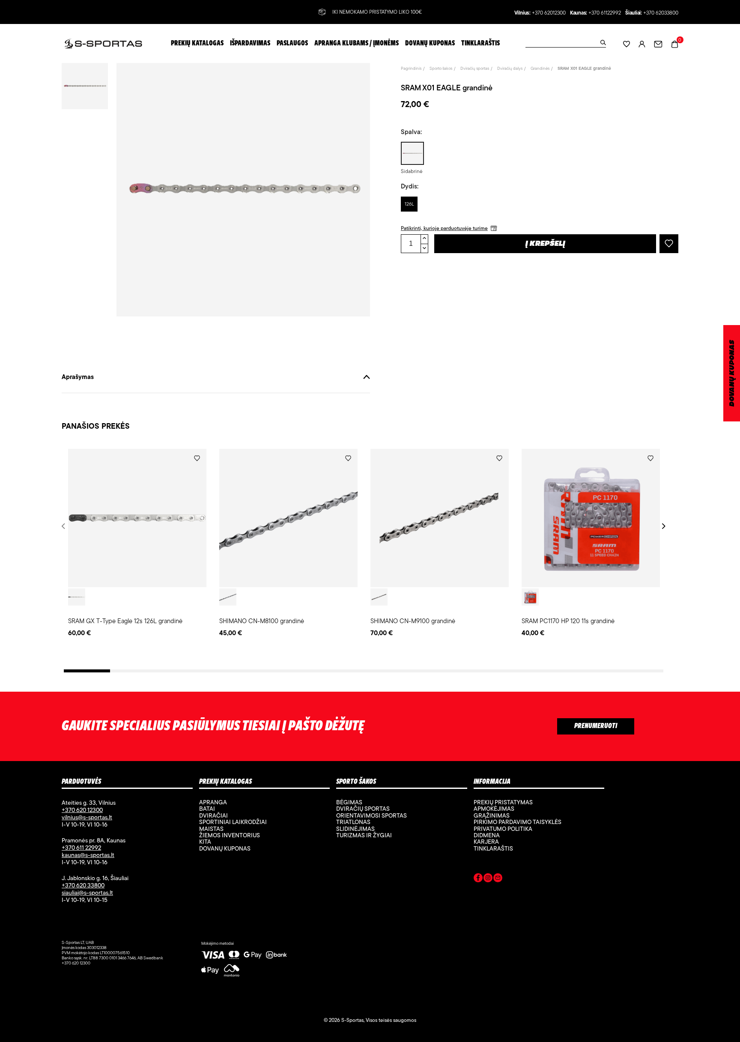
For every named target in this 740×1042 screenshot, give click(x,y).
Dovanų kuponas (225, 848)
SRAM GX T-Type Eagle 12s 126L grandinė (125, 621)
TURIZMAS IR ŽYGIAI (364, 835)
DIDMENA (487, 835)
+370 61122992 (604, 13)
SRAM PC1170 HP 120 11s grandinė (568, 621)
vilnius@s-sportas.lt (87, 817)
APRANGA (213, 802)
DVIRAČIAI (213, 815)
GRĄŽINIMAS (492, 815)
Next (662, 526)
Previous (65, 526)
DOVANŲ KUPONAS (732, 373)
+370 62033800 (660, 13)
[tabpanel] (137, 543)
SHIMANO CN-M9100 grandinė (412, 621)
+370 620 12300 (82, 810)
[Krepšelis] (674, 43)
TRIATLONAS (353, 822)
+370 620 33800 (83, 885)
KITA (205, 841)
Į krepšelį (545, 244)
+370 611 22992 (81, 847)
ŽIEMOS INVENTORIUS (229, 835)
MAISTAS (211, 829)
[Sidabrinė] (76, 597)
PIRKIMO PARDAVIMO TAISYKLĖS (517, 822)
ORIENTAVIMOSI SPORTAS (371, 815)
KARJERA (486, 841)
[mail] (497, 879)
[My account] (642, 43)
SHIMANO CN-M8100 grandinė (261, 621)
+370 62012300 (549, 13)
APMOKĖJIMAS (494, 808)
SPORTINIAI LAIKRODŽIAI (233, 822)
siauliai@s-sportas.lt (87, 892)
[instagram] (487, 879)
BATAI (207, 808)
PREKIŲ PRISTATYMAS (503, 802)
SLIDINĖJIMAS (355, 829)
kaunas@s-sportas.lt (88, 855)
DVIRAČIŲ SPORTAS (363, 808)
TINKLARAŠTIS (493, 848)
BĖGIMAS (349, 802)
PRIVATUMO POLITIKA (503, 829)
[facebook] (478, 879)
